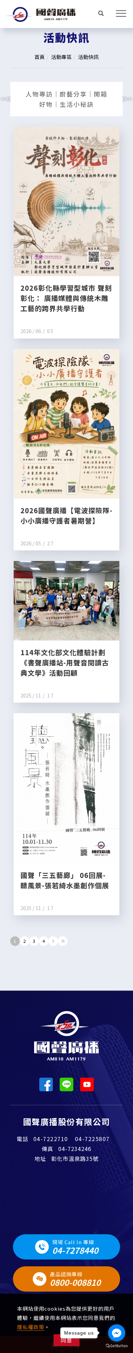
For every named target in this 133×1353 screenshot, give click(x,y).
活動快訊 (88, 56)
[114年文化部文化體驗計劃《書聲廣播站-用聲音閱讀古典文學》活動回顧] (66, 599)
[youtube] (87, 1084)
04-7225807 (92, 1139)
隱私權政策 (30, 1326)
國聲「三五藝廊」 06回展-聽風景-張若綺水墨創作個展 (64, 880)
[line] (66, 1084)
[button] (101, 14)
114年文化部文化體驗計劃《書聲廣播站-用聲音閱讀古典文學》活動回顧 (64, 662)
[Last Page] (63, 941)
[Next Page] (53, 941)
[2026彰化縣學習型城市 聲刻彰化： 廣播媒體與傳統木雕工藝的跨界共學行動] (66, 200)
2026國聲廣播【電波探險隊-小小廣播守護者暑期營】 (66, 515)
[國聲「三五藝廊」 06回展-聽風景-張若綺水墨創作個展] (66, 787)
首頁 (39, 56)
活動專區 (61, 56)
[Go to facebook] (116, 1332)
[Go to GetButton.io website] (117, 1346)
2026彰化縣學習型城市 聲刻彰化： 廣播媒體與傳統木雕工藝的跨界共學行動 (66, 298)
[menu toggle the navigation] (117, 13)
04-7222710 (50, 1139)
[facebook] (46, 1084)
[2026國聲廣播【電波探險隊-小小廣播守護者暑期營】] (66, 422)
